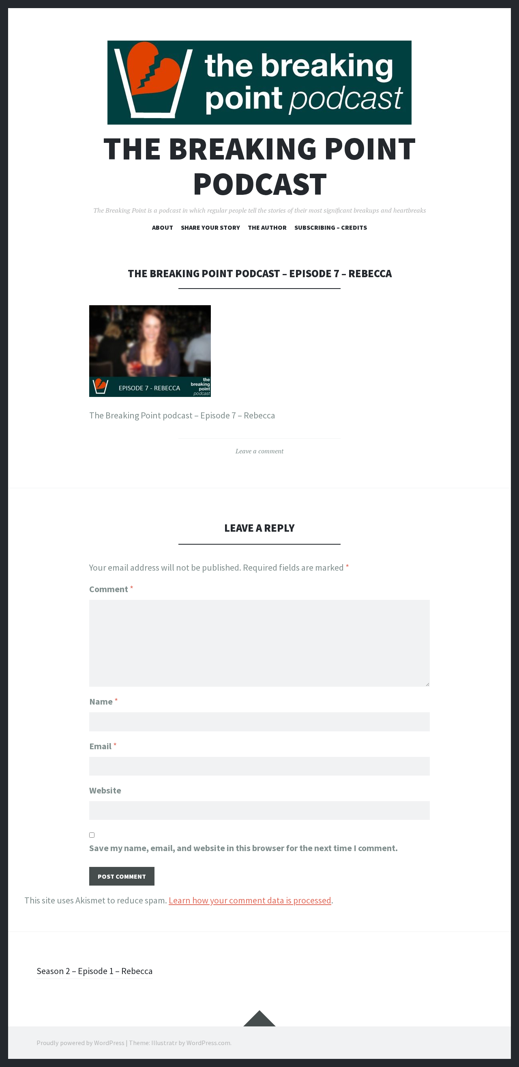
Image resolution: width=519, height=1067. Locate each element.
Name (103, 701)
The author (267, 227)
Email (103, 746)
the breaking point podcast (259, 166)
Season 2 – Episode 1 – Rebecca (94, 970)
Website (105, 790)
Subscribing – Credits (330, 227)
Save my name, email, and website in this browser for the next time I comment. (243, 848)
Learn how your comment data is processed (250, 900)
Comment (111, 589)
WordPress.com (208, 1043)
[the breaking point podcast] (259, 83)
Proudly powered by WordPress (80, 1043)
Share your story (210, 227)
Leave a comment (259, 450)
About (162, 227)
